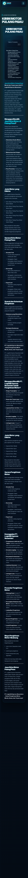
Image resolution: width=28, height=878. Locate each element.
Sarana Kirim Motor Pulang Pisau (13, 57)
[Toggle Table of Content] (18, 44)
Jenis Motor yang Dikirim (13, 55)
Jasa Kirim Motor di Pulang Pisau (13, 122)
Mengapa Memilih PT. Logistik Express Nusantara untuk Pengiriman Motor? (14, 64)
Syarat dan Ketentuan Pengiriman (12, 60)
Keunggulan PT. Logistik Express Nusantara (13, 71)
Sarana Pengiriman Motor (13, 68)
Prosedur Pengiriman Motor (14, 73)
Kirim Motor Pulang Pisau (12, 50)
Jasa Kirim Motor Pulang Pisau (14, 77)
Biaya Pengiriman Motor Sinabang (13, 75)
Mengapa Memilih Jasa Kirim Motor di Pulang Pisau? (14, 53)
